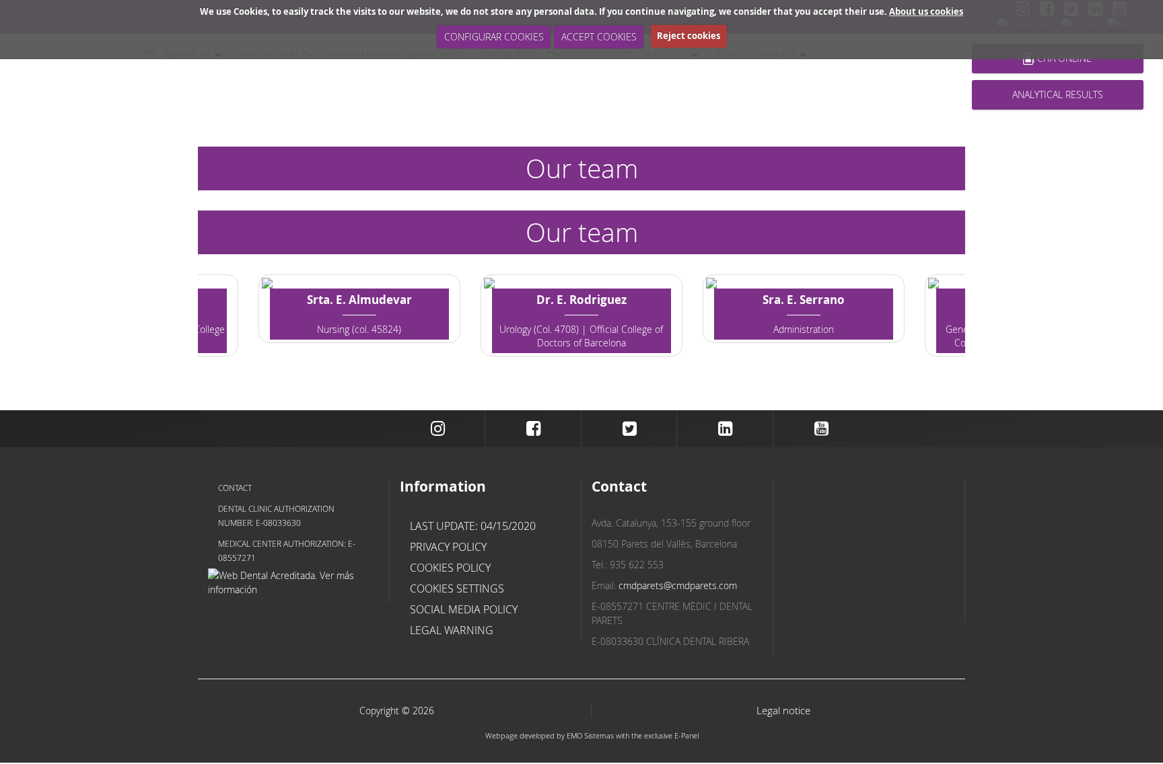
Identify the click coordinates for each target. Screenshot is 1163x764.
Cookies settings (457, 588)
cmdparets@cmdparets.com (678, 585)
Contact (235, 487)
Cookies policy (450, 567)
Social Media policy (464, 609)
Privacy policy (448, 546)
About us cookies (926, 11)
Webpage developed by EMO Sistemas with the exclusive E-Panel (592, 735)
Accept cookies (599, 36)
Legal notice (783, 710)
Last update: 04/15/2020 (473, 526)
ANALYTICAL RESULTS (1057, 94)
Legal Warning (451, 630)
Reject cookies (688, 36)
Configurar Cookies (494, 36)
